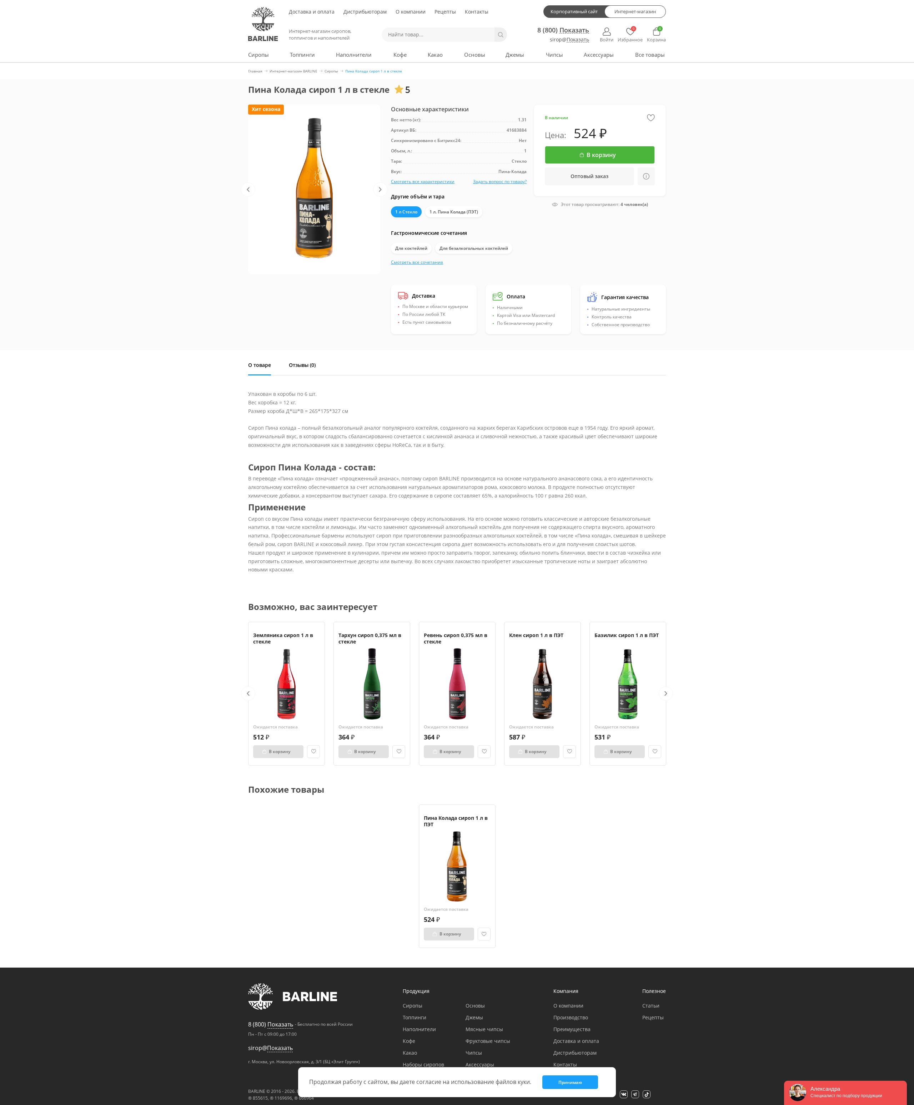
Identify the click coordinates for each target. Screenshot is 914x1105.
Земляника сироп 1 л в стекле (283, 638)
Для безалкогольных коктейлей (474, 248)
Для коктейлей (411, 248)
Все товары (650, 54)
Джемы (515, 54)
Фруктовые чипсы (488, 1041)
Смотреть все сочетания (417, 262)
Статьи (650, 1005)
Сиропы (258, 54)
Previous (248, 189)
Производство (570, 1017)
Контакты (476, 11)
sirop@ (569, 39)
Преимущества (572, 1029)
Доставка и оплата (312, 11)
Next (380, 189)
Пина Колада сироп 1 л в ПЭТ (456, 821)
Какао (435, 54)
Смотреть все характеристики (423, 181)
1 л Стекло (406, 212)
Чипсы (554, 54)
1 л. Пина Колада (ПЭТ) (454, 212)
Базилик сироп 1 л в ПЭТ (626, 635)
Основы (474, 54)
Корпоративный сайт (574, 11)
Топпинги (302, 54)
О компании (411, 11)
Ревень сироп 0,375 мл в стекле (455, 638)
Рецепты (445, 11)
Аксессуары (599, 54)
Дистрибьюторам (365, 11)
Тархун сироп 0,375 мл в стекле (369, 638)
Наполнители (354, 54)
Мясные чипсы (484, 1029)
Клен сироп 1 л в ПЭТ (536, 635)
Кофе (400, 54)
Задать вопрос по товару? (500, 181)
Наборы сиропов (423, 1064)
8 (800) (563, 30)
